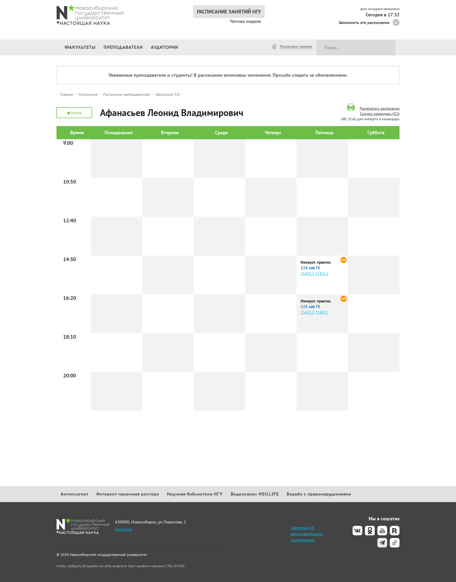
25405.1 (322, 273)
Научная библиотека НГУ (195, 494)
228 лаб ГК (310, 267)
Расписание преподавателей (126, 94)
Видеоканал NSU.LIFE (255, 494)
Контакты (123, 529)
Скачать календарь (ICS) (380, 113)
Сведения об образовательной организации (307, 533)
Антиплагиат (74, 494)
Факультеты (80, 47)
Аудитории (164, 47)
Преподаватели (123, 47)
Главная (66, 94)
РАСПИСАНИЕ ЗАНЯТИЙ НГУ (229, 11)
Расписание (88, 94)
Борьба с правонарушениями (319, 494)
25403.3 (307, 273)
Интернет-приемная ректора (127, 494)
